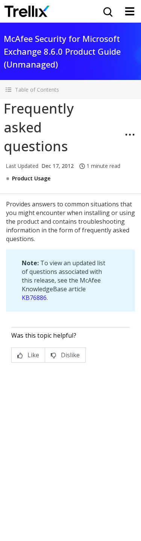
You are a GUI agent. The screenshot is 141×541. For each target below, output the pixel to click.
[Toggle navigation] (129, 11)
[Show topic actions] (129, 134)
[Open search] (107, 11)
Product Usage (31, 178)
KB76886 (34, 298)
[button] (70, 89)
